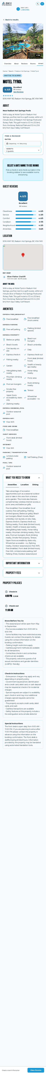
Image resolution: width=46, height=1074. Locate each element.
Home (5, 71)
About (16, 64)
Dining (35, 485)
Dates (8, 139)
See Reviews (18, 92)
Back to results (12, 20)
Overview (7, 64)
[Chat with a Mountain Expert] (42, 3)
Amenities (12, 485)
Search (11, 71)
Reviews (24, 64)
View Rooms (35, 1070)
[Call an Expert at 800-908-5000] (38, 3)
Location (25, 485)
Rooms (33, 64)
